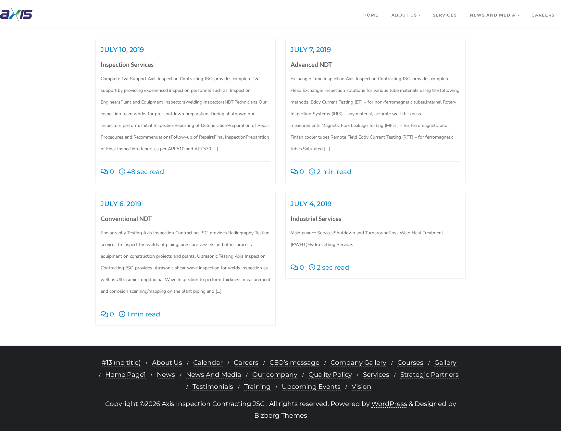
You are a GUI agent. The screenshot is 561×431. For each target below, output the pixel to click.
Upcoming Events (311, 386)
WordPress (389, 404)
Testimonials (213, 386)
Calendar (208, 362)
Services (376, 374)
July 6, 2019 (121, 204)
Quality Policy (330, 374)
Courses (410, 362)
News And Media (213, 374)
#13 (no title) (121, 362)
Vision (361, 386)
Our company (274, 374)
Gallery (445, 362)
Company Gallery (358, 362)
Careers (246, 362)
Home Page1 (125, 374)
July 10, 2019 (122, 50)
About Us (167, 362)
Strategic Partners (429, 374)
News (166, 374)
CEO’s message (294, 362)
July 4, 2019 (311, 204)
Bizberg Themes (280, 415)
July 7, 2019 (311, 50)
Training (257, 386)
